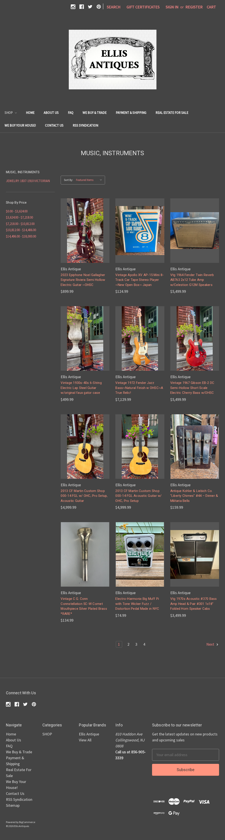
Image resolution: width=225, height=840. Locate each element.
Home (30, 113)
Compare (84, 225)
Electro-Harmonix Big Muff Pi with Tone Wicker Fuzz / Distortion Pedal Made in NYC (137, 604)
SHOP (9, 113)
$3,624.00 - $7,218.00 (19, 217)
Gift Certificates (143, 6)
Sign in (172, 6)
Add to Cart (85, 235)
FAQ (70, 113)
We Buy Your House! (20, 125)
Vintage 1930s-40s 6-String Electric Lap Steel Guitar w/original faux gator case (81, 388)
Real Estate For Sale (172, 113)
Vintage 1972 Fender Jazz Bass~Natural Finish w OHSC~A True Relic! (139, 388)
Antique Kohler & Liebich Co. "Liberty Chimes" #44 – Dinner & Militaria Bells (194, 496)
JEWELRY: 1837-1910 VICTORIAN (28, 181)
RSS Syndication (85, 125)
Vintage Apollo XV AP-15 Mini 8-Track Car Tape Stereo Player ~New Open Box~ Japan (139, 280)
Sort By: (68, 180)
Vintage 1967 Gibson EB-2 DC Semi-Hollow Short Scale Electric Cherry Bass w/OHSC (192, 388)
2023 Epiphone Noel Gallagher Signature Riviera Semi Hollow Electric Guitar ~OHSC (83, 280)
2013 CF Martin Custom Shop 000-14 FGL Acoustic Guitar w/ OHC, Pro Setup (138, 496)
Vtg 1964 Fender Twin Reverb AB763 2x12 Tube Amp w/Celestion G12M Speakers (192, 280)
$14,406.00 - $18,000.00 (21, 236)
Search (113, 6)
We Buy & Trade (95, 113)
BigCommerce (27, 822)
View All (85, 739)
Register (194, 6)
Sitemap (13, 805)
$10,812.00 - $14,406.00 (21, 230)
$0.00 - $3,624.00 (16, 211)
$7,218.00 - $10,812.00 (20, 224)
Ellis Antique (89, 734)
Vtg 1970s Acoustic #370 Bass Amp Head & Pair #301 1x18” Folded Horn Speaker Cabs (193, 604)
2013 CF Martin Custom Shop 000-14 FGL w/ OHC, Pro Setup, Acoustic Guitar (84, 496)
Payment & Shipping (131, 113)
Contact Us (54, 125)
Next (210, 644)
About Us (51, 113)
